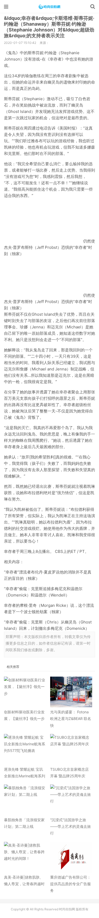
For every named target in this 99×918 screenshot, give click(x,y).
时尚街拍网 (49, 6)
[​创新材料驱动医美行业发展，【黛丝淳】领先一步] (25, 692)
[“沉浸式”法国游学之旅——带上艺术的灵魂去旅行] (71, 799)
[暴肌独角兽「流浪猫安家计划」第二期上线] (25, 799)
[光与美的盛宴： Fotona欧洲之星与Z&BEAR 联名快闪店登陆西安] (71, 692)
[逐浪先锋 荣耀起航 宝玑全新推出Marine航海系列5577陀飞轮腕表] (25, 749)
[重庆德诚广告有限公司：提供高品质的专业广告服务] (71, 857)
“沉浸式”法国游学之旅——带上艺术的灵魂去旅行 (70, 826)
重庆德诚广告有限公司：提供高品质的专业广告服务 (70, 884)
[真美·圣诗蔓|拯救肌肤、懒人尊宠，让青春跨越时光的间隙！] (25, 857)
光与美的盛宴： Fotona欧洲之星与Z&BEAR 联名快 (70, 718)
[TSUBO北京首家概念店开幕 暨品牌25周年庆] (71, 749)
